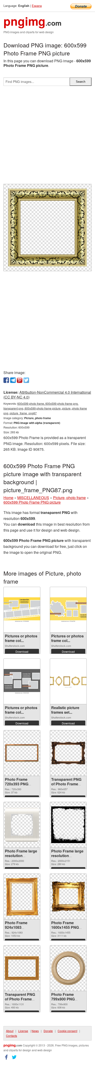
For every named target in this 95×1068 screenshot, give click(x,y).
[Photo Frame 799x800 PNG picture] (68, 968)
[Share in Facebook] (6, 380)
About (9, 1031)
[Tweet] (26, 380)
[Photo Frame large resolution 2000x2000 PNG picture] (22, 825)
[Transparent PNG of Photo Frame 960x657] (68, 753)
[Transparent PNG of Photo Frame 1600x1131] (22, 968)
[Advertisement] (47, 137)
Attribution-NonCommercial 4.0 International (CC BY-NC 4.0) (47, 395)
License (23, 1031)
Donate (48, 1031)
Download (21, 651)
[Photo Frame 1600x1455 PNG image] (68, 896)
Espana (37, 5)
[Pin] (19, 380)
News (35, 1031)
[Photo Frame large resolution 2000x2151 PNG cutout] (68, 824)
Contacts (11, 1036)
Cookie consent (67, 1031)
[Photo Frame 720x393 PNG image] (22, 753)
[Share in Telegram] (13, 380)
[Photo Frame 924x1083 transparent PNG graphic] (22, 896)
